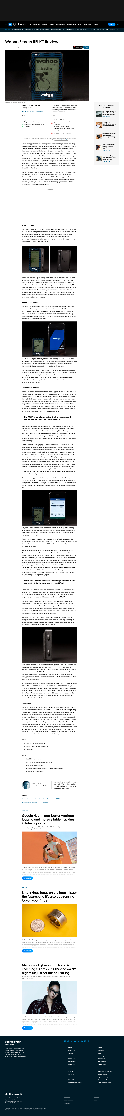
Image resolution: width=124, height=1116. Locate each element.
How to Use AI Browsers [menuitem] (69, 30)
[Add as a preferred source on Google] (78, 47)
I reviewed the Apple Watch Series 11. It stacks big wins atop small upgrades (108, 136)
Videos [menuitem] (95, 25)
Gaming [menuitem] (51, 25)
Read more (27, 878)
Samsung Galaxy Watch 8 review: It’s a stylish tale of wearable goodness (109, 158)
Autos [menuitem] (79, 25)
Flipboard (88, 1041)
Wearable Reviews (44, 802)
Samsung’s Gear (51, 309)
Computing (71, 1050)
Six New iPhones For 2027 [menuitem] (32, 30)
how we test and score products (61, 139)
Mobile (34, 798)
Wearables (101, 1050)
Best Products (101, 1059)
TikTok (78, 1041)
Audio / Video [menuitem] (71, 25)
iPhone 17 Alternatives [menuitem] (83, 30)
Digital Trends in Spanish (104, 1079)
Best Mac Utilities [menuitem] (44, 30)
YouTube (75, 1041)
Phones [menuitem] (44, 25)
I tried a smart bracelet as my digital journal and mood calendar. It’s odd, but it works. (109, 126)
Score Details (39, 111)
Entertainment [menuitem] (60, 25)
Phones (70, 1048)
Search (118, 24)
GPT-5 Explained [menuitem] (110, 30)
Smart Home (71, 1059)
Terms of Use (67, 1103)
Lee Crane (8, 47)
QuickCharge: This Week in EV (29, 802)
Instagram (68, 1041)
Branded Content (102, 1074)
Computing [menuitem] (36, 25)
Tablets (100, 1048)
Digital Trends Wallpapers (104, 1077)
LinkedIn (85, 1041)
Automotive (71, 1064)
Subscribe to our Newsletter (105, 1071)
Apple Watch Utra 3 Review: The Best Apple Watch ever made (108, 147)
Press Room (96, 1097)
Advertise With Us (73, 1077)
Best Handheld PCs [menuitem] (56, 30)
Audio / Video (72, 1056)
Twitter (72, 1041)
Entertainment (72, 1061)
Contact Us (71, 1074)
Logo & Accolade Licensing (75, 1082)
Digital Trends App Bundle (104, 1082)
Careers (65, 1093)
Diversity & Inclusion (68, 1100)
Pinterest (82, 1041)
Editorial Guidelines (73, 1079)
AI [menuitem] (30, 25)
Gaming (70, 1053)
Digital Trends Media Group (14, 1109)
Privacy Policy (97, 1093)
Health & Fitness (26, 798)
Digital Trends (14, 27)
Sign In (112, 24)
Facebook (65, 1041)
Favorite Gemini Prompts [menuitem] (97, 30)
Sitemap (95, 1100)
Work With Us (67, 1097)
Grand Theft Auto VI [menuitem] (17, 30)
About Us (70, 1071)
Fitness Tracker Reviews (45, 798)
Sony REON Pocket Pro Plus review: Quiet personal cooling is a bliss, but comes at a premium (109, 114)
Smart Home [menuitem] (87, 25)
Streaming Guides (103, 1056)
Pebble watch (66, 309)
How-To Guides (102, 1061)
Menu (6, 24)
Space (99, 1053)
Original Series (102, 1064)
